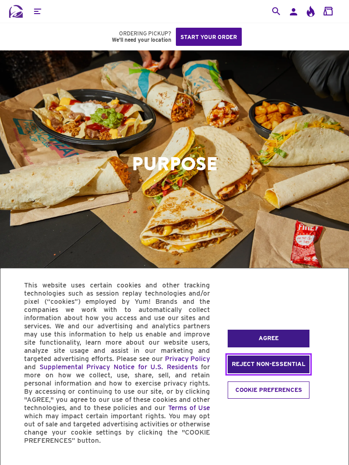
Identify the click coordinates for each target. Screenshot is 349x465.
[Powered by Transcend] (15, 461)
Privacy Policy (187, 359)
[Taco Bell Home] (16, 11)
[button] (37, 11)
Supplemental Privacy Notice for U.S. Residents (119, 367)
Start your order (208, 37)
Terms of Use (189, 408)
